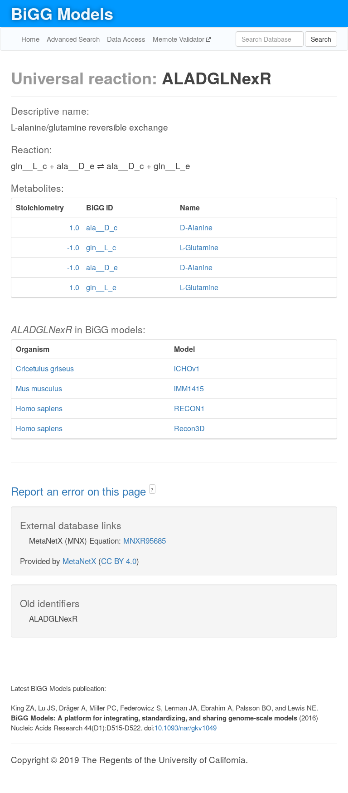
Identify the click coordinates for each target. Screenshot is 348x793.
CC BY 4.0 (118, 560)
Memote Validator (179, 39)
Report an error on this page (80, 491)
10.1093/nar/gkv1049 (186, 727)
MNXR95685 (144, 540)
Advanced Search (73, 39)
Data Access (126, 39)
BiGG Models (62, 13)
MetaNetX (79, 560)
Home (30, 39)
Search (321, 39)
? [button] (152, 489)
